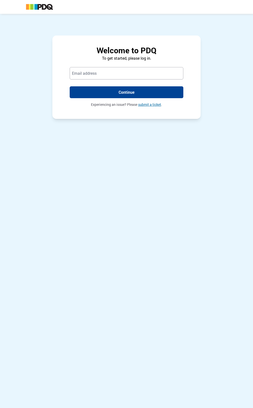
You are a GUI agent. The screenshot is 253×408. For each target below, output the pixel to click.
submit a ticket (149, 104)
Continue (126, 92)
